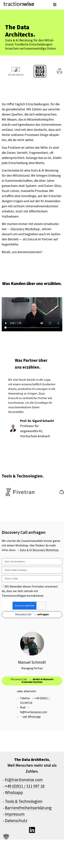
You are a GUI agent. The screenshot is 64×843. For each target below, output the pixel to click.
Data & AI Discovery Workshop (39, 550)
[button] (54, 4)
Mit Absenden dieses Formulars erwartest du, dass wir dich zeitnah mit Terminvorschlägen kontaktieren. (30, 590)
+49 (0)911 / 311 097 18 (24, 786)
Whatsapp (14, 792)
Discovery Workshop (25, 229)
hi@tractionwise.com (33, 712)
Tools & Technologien (23, 801)
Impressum (15, 814)
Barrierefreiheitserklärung (28, 807)
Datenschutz (16, 820)
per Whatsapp (32, 716)
